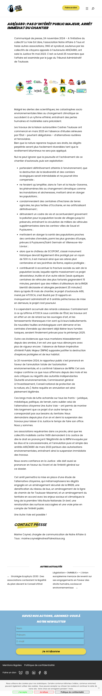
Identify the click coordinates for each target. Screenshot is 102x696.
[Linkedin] (34, 672)
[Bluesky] (21, 672)
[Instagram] (27, 672)
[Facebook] (40, 672)
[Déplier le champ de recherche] (93, 8)
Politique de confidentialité (72, 692)
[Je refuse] (98, 688)
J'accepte (22, 692)
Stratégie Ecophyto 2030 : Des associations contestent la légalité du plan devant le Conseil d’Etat (26, 580)
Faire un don (71, 8)
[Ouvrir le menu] (87, 9)
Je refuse (44, 692)
